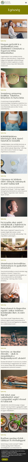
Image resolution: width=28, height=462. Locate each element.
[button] (26, 2)
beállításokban (5, 456)
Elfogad (5, 459)
